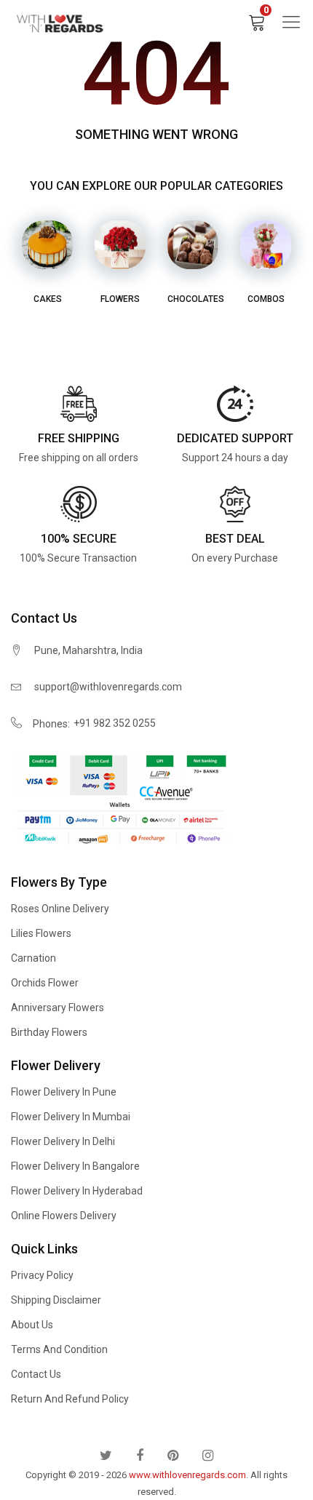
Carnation (33, 958)
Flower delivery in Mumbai (70, 1117)
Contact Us (36, 1374)
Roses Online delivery (60, 908)
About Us (32, 1325)
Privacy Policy (42, 1275)
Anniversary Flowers (57, 1007)
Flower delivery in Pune (63, 1092)
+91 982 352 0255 (115, 723)
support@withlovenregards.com (108, 687)
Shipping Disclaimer (56, 1300)
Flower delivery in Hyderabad (77, 1191)
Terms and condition (59, 1349)
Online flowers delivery (63, 1215)
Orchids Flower (45, 983)
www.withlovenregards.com (187, 1474)
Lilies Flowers (41, 933)
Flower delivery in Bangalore (75, 1166)
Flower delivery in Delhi (63, 1141)
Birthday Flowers (49, 1032)
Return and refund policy (70, 1399)
